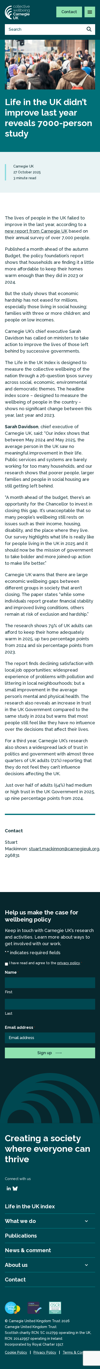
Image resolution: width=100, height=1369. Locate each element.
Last (8, 1013)
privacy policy (68, 963)
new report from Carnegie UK (36, 231)
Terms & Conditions (79, 1352)
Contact (69, 12)
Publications (21, 1235)
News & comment (28, 1250)
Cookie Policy (16, 1352)
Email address (20, 1027)
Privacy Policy (44, 1352)
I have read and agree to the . (45, 963)
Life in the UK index (30, 1206)
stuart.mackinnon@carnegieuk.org (64, 848)
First (8, 992)
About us (16, 1265)
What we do (20, 1221)
